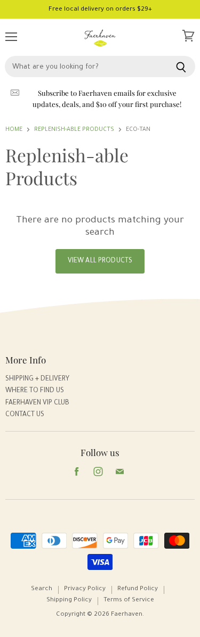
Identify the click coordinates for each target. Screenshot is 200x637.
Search (41, 589)
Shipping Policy (69, 600)
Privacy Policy (85, 589)
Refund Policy (137, 589)
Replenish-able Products (74, 130)
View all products (100, 261)
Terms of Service (128, 600)
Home (13, 130)
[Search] (181, 66)
